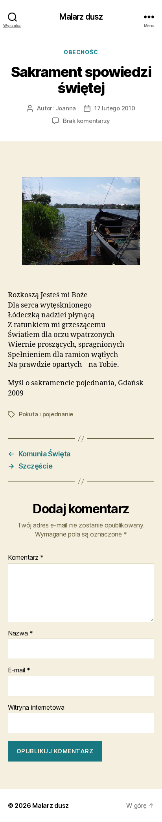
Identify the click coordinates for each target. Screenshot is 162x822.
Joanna (65, 108)
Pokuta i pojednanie (46, 414)
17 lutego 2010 (114, 108)
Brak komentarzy (86, 120)
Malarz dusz (81, 17)
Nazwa (20, 633)
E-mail (19, 670)
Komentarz (26, 557)
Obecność (81, 52)
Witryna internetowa (36, 707)
